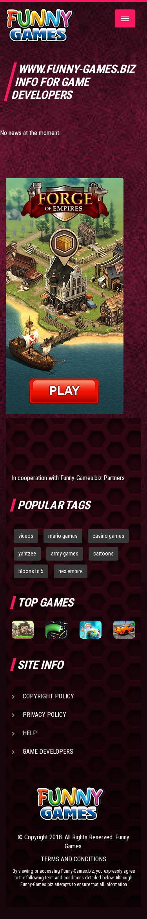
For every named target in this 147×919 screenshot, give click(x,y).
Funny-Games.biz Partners (92, 478)
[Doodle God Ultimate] (91, 630)
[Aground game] (23, 630)
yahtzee (27, 553)
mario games (63, 536)
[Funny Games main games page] (85, 803)
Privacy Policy (44, 714)
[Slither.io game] (56, 630)
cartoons (103, 553)
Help (30, 733)
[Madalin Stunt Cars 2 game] (124, 630)
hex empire (70, 571)
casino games (108, 536)
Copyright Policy (48, 696)
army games (64, 553)
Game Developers (48, 751)
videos (25, 536)
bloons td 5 (31, 571)
